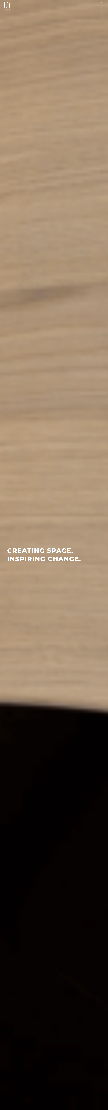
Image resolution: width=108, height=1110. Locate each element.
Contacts (89, 3)
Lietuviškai (100, 3)
